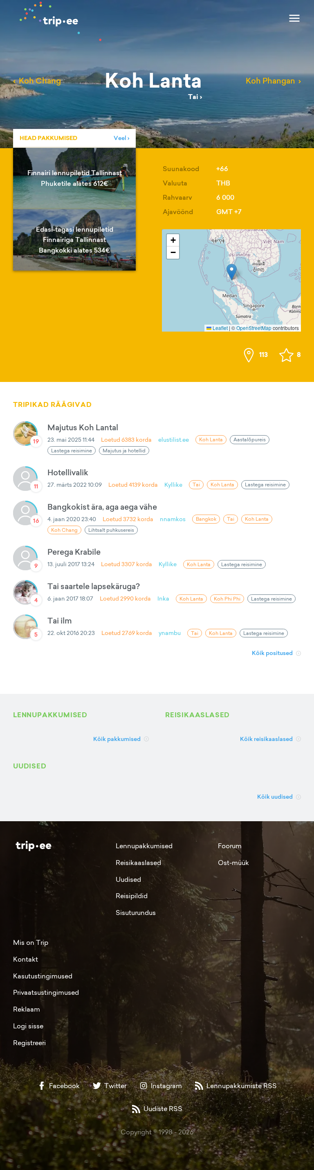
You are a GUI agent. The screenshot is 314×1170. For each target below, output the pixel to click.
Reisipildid (132, 895)
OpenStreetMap (253, 327)
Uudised (128, 879)
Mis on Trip (30, 942)
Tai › (195, 97)
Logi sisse (28, 1025)
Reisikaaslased (138, 862)
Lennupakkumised (144, 845)
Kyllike (173, 484)
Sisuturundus (136, 912)
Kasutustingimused (42, 975)
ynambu (170, 633)
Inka (163, 598)
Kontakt (25, 959)
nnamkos (173, 519)
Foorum (230, 845)
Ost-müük (233, 862)
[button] (232, 272)
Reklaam (26, 1009)
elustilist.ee (173, 439)
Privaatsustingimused (46, 992)
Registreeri (29, 1042)
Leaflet (219, 327)
